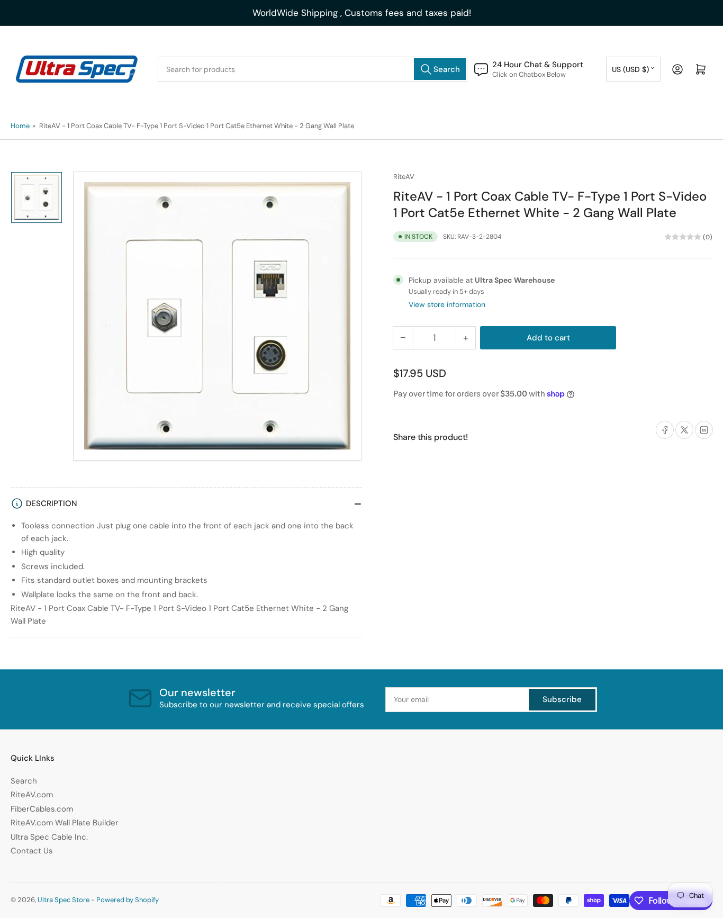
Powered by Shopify (127, 899)
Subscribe (562, 699)
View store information (447, 304)
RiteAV (403, 176)
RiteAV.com (32, 794)
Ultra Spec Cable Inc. (49, 837)
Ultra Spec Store (63, 899)
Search (24, 781)
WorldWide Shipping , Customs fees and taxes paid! (361, 13)
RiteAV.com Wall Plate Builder (65, 822)
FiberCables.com (42, 809)
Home (20, 125)
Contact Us (32, 850)
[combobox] (312, 69)
